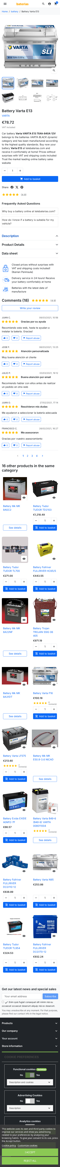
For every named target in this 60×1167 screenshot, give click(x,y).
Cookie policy (9, 1145)
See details (15, 527)
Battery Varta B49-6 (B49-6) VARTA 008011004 (44, 822)
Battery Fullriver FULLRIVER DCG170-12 (42, 948)
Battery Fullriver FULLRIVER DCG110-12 (12, 883)
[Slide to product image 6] (23, 98)
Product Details (13, 245)
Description (10, 236)
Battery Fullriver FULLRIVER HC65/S (44, 569)
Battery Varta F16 (43, 693)
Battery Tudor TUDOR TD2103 (42, 508)
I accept (30, 1152)
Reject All (30, 1160)
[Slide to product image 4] (52, 83)
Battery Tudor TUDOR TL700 (11, 569)
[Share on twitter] (17, 187)
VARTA (6, 115)
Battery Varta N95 (43, 879)
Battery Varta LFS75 (14, 755)
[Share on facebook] (12, 187)
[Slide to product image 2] (23, 83)
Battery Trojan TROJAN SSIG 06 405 (43, 632)
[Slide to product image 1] (8, 83)
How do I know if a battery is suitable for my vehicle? (28, 221)
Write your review (30, 308)
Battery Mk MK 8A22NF (11, 630)
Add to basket (30, 178)
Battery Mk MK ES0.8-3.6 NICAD (43, 757)
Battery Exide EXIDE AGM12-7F (14, 820)
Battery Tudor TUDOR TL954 (11, 946)
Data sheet (10, 253)
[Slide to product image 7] (37, 98)
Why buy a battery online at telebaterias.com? (28, 211)
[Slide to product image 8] (52, 98)
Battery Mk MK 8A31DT (11, 695)
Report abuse (31, 338)
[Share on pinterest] (22, 187)
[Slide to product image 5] (8, 98)
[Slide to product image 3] (37, 83)
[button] (43, 3)
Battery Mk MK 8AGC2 (11, 508)
